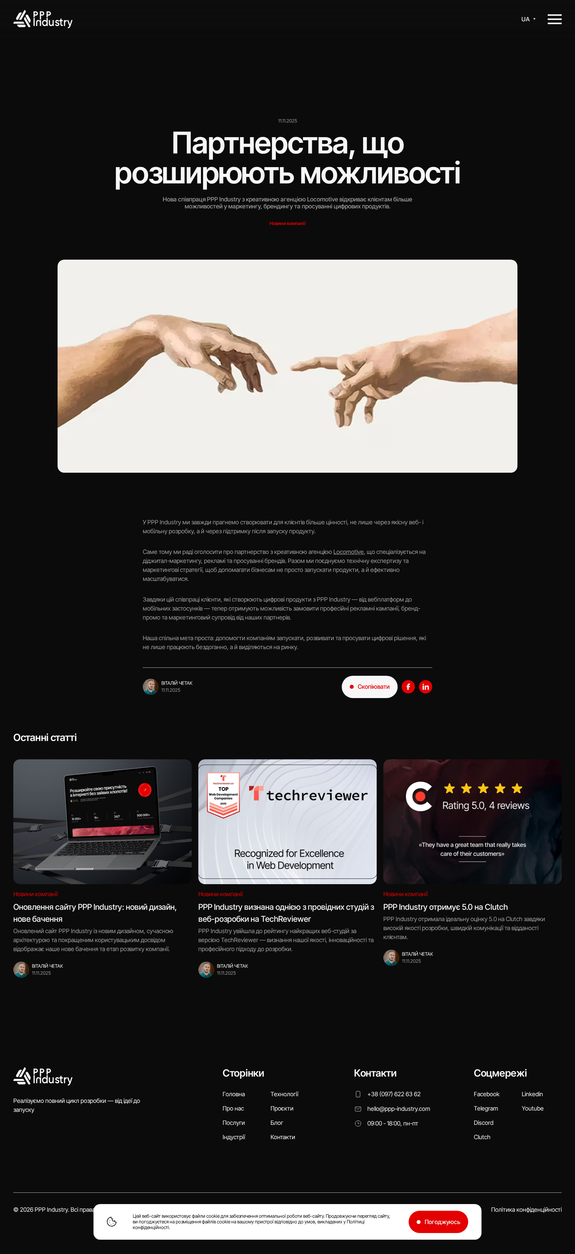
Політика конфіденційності (526, 1209)
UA (525, 19)
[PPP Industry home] (43, 19)
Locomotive (348, 551)
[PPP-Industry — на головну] (43, 1076)
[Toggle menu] (555, 19)
